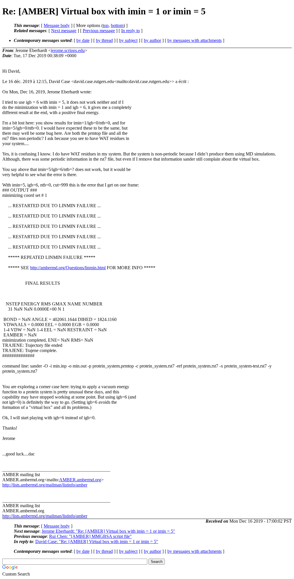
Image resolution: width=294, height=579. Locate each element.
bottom (117, 25)
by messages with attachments (194, 40)
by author (152, 40)
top (106, 25)
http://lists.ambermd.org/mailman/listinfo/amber (44, 484)
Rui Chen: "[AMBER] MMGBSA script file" (90, 536)
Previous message (99, 30)
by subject (128, 40)
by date (83, 40)
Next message (63, 30)
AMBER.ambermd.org (80, 479)
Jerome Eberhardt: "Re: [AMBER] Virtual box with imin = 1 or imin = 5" (108, 531)
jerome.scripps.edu (68, 50)
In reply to (130, 30)
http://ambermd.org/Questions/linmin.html (68, 267)
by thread (104, 40)
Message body (57, 25)
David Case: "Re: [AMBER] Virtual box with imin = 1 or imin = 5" (96, 541)
